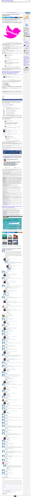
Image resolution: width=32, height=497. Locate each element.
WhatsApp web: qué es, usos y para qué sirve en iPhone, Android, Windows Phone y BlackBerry (27, 46)
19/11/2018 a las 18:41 (9, 348)
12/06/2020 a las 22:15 (15, 410)
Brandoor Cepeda (6, 330)
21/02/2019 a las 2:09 (9, 371)
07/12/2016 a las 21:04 (15, 308)
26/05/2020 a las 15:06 (9, 413)
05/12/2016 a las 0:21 (10, 277)
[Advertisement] (16, 7)
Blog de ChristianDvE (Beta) (7, 0)
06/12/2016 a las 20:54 (10, 305)
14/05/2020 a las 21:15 (9, 407)
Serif (3, 95)
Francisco (6, 314)
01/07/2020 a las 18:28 (9, 416)
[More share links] (21, 17)
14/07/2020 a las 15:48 (9, 419)
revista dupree (10, 447)
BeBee (18, 245)
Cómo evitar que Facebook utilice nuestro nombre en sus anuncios (26, 63)
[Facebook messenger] (13, 17)
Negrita (3, 98)
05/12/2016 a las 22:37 (11, 296)
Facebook (6, 119)
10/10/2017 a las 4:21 (11, 330)
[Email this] (16, 17)
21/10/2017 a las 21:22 (9, 333)
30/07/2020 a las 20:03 (9, 422)
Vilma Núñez (6, 305)
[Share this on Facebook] (6, 17)
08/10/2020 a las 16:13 (9, 432)
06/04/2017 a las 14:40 (11, 318)
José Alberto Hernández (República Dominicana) (9, 374)
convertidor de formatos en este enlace (10, 104)
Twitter (13, 245)
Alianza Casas (6, 472)
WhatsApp (5, 246)
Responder (6, 257)
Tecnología (10, 245)
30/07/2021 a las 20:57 (15, 437)
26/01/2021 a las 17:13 (13, 450)
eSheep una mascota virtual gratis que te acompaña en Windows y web (27, 61)
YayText (7, 209)
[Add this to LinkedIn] (11, 17)
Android (17, 245)
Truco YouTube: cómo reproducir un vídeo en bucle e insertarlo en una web (9, 12)
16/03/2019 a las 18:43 (15, 368)
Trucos (11, 245)
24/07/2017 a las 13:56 (12, 324)
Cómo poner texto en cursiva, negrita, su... (8, 313)
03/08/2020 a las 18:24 (11, 261)
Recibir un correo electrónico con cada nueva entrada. (7, 492)
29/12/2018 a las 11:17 (9, 365)
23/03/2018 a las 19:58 (15, 336)
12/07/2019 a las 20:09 (15, 387)
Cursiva (3, 97)
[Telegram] (19, 17)
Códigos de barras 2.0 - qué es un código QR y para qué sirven (27, 51)
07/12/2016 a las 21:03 (15, 300)
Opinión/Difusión (7, 245)
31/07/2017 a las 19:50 (15, 327)
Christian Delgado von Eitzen (9, 16)
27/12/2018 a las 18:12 (15, 351)
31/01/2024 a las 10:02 (11, 469)
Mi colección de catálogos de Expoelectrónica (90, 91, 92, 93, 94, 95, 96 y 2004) (27, 57)
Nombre (3, 485)
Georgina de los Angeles (7, 324)
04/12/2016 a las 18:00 (8, 250)
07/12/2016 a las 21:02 (15, 290)
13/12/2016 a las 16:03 (10, 314)
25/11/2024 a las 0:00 (10, 472)
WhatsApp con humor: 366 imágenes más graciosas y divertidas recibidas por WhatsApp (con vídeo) (27, 53)
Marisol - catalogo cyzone (7, 450)
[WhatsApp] (3, 17)
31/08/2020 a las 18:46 (10, 429)
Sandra (5, 413)
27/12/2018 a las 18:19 (15, 358)
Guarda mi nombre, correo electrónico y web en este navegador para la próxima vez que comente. (12, 490)
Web (2, 488)
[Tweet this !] (8, 17)
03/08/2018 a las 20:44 (13, 345)
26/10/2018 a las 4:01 (10, 293)
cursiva (20, 245)
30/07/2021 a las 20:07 (18, 265)
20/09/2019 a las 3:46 (9, 390)
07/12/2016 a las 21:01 (15, 258)
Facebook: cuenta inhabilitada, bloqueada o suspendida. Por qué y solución (26, 59)
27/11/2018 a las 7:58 (9, 354)
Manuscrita (4, 96)
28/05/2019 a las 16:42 (17, 374)
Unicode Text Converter (11, 105)
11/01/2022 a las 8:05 (14, 268)
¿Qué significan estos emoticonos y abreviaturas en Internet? (27, 49)
